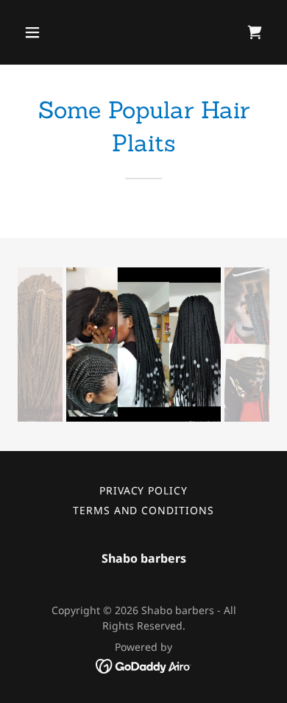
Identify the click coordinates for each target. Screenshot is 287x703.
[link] (254, 32)
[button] (46, 32)
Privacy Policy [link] (143, 490)
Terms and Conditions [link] (144, 510)
